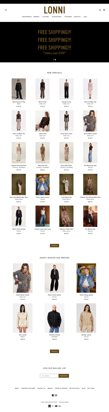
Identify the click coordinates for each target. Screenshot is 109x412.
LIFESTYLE (78, 17)
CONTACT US (41, 388)
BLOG (83, 388)
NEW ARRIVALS (27, 17)
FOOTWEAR (68, 17)
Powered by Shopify (63, 402)
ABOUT (17, 388)
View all (54, 245)
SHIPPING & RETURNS (28, 388)
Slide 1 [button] (53, 59)
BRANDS (37, 17)
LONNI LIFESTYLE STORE (51, 402)
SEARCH (50, 388)
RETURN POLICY (74, 388)
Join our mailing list (54, 368)
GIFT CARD (90, 388)
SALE (85, 17)
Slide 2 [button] (55, 59)
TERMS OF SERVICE (61, 388)
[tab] (53, 59)
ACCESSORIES (57, 17)
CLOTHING (46, 17)
